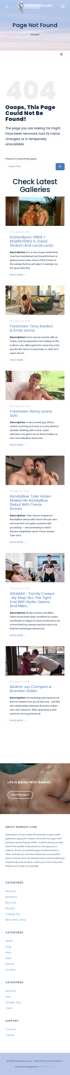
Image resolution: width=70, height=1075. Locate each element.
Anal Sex (10, 991)
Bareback (11, 897)
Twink (8, 1008)
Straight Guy (13, 1002)
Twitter (9, 1035)
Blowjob (10, 908)
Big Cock (10, 902)
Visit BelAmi (19, 794)
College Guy (13, 914)
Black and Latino (15, 920)
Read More (17, 274)
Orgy (8, 947)
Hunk (8, 958)
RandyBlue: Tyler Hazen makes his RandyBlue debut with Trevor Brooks (30, 502)
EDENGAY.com (47, 1066)
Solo (8, 996)
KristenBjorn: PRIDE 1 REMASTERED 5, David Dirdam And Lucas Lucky (31, 241)
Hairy (8, 952)
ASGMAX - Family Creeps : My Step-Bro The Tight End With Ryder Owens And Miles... (32, 599)
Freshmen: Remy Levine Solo (31, 413)
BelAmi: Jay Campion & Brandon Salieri (31, 688)
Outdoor (10, 969)
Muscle (9, 964)
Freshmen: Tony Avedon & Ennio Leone (31, 328)
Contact (10, 1029)
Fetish (9, 941)
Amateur (11, 891)
